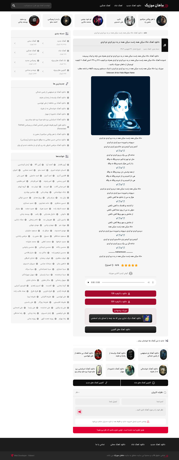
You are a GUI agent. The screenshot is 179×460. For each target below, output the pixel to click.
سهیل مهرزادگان (28, 274)
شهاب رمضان (45, 258)
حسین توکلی (23, 197)
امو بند (46, 186)
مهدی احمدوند (60, 230)
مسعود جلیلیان (31, 230)
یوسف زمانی (24, 214)
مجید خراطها (61, 241)
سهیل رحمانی (61, 280)
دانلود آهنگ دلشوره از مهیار (55, 114)
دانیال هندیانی (49, 214)
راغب (37, 214)
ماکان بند (42, 252)
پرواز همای (38, 197)
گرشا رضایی (61, 285)
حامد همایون (44, 203)
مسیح (46, 236)
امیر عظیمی (21, 181)
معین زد (35, 236)
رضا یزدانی (32, 313)
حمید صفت (29, 208)
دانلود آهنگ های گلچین (120, 329)
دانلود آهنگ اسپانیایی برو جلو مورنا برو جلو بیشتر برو (46, 119)
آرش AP (38, 164)
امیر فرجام (34, 181)
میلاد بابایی (18, 219)
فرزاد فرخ (34, 291)
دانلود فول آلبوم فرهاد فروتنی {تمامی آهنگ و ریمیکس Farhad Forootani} (42, 127)
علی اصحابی (18, 307)
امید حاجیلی (34, 175)
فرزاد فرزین (47, 291)
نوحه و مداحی (30, 70)
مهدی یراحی (49, 225)
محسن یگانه (61, 247)
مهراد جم (62, 225)
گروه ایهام (22, 186)
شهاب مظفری (61, 258)
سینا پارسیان (45, 274)
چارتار (18, 208)
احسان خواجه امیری (58, 170)
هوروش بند (47, 219)
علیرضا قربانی (46, 296)
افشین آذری (61, 175)
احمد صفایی (28, 170)
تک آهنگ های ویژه (58, 60)
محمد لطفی (46, 241)
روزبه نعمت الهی (47, 318)
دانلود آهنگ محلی (117, 444)
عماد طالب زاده (19, 291)
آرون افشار (62, 164)
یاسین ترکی (61, 219)
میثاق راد (45, 230)
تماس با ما (100, 444)
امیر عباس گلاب (60, 186)
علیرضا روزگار (43, 302)
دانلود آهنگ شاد (138, 444)
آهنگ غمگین (105, 5)
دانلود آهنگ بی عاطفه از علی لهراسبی (51, 103)
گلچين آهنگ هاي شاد (142, 382)
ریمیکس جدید (30, 60)
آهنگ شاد (118, 5)
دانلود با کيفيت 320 (119, 301)
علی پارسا (31, 307)
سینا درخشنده (60, 274)
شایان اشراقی (29, 258)
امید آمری (47, 175)
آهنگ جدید (147, 49)
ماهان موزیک (156, 6)
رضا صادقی (18, 313)
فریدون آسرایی (19, 285)
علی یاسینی (28, 302)
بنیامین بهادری (29, 192)
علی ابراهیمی (61, 313)
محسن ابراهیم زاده (59, 252)
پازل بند (63, 197)
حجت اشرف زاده (59, 208)
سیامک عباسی (45, 263)
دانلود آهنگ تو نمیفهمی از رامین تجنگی (51, 92)
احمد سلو (41, 170)
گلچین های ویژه (60, 70)
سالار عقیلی (45, 280)
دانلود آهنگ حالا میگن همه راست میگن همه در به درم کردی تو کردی (130, 42)
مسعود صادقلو (60, 236)
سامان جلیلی (31, 280)
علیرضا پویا (31, 296)
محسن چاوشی (28, 247)
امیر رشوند (47, 181)
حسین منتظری (60, 203)
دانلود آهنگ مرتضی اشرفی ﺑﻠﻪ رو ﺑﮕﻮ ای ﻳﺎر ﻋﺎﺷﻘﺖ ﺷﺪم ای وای (41, 145)
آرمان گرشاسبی (23, 164)
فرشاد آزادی (61, 291)
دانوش (63, 214)
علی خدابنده (45, 307)
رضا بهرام (62, 318)
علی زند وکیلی (61, 307)
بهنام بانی (44, 192)
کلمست (48, 285)
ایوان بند (34, 186)
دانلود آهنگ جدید (133, 5)
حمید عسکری (28, 203)
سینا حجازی (61, 269)
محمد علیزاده (31, 241)
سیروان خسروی (29, 263)
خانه (145, 33)
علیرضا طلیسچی (60, 302)
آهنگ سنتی (31, 41)
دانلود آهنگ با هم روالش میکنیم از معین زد (49, 134)
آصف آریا (49, 164)
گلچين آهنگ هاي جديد (95, 382)
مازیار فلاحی (29, 252)
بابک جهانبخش (60, 192)
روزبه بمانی (31, 318)
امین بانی (20, 175)
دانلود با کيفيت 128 (119, 293)
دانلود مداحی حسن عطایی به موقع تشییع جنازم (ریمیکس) (43, 139)
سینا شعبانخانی (45, 269)
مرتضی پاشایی (21, 236)
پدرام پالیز (50, 197)
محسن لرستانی (45, 247)
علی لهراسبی (61, 296)
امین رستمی (61, 181)
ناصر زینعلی (33, 219)
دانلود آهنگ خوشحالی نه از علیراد (53, 108)
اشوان (15, 170)
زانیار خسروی (46, 313)
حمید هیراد (44, 208)
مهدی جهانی (34, 225)
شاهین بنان (61, 263)
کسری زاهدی (35, 285)
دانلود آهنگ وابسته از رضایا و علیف (52, 97)
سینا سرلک (29, 269)
